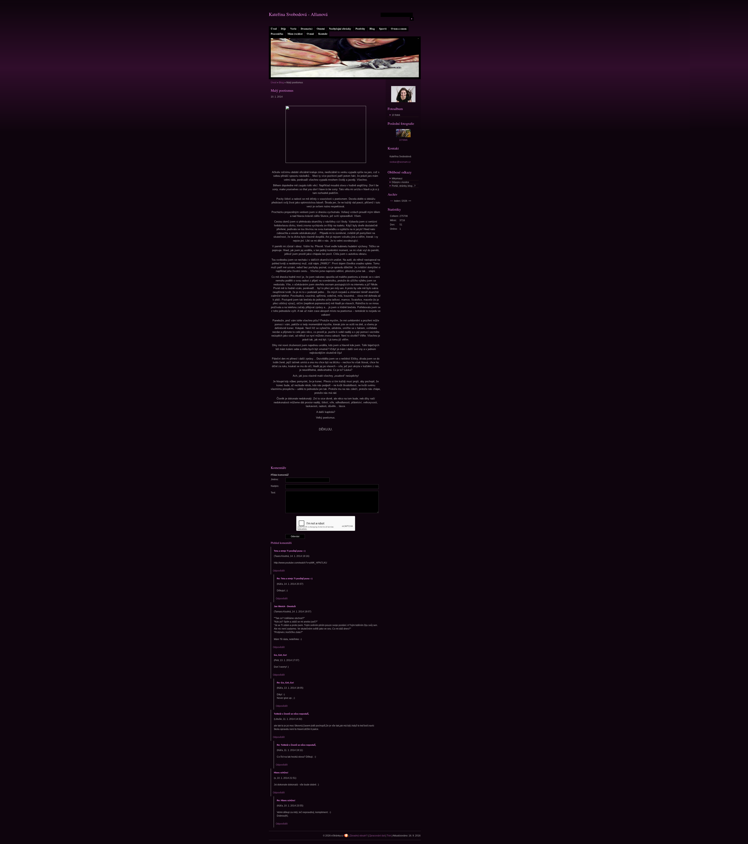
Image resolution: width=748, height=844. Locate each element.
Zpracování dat (377, 835)
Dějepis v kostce (400, 182)
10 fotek (396, 115)
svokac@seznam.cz (400, 162)
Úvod (274, 29)
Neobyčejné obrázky (340, 29)
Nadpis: (275, 486)
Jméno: (275, 479)
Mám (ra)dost (295, 34)
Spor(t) (383, 29)
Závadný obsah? (358, 835)
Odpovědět (279, 570)
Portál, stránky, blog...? (403, 186)
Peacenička (277, 34)
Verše (293, 29)
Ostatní (321, 29)
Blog (372, 29)
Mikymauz (397, 178)
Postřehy (360, 29)
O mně (310, 34)
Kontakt (322, 34)
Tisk (389, 835)
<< (391, 201)
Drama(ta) (306, 29)
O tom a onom (399, 29)
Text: (273, 492)
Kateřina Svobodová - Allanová (298, 14)
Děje (283, 29)
